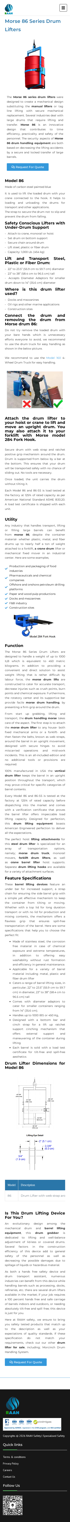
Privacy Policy (11, 1463)
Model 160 (53, 358)
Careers (7, 1470)
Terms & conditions (14, 1457)
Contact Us (9, 1476)
